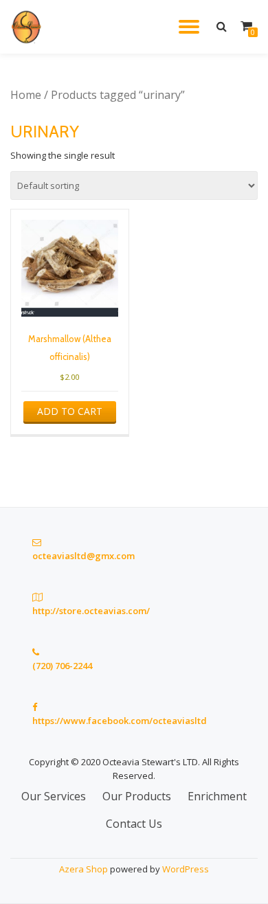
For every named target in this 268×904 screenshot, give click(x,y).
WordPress (185, 869)
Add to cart (69, 411)
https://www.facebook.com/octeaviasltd (119, 720)
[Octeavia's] (29, 27)
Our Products (136, 796)
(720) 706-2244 (62, 665)
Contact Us (134, 823)
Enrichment (217, 796)
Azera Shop (83, 869)
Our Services (53, 796)
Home (25, 94)
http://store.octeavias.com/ (91, 610)
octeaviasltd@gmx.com (83, 556)
